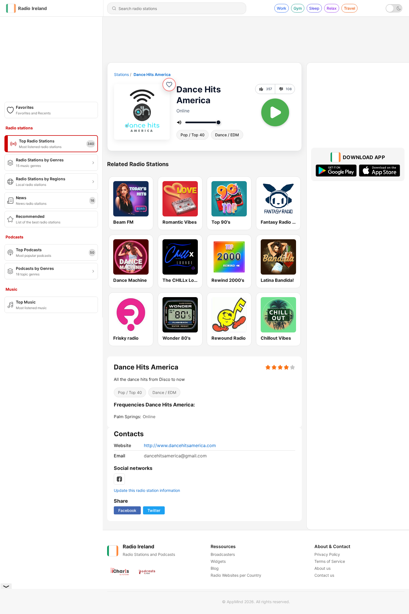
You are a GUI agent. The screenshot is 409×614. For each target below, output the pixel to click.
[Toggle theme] (394, 8)
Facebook (127, 510)
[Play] (275, 112)
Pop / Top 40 (192, 134)
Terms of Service (329, 561)
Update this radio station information (147, 490)
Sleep (314, 8)
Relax (332, 8)
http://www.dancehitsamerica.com (180, 445)
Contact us (324, 575)
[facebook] (119, 479)
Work (281, 8)
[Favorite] (169, 84)
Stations (121, 74)
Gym (298, 8)
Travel (349, 8)
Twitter (153, 510)
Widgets (218, 561)
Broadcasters (223, 554)
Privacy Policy (327, 554)
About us (322, 568)
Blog (215, 568)
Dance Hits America (152, 74)
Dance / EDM (227, 134)
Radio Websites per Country (236, 575)
